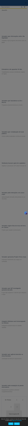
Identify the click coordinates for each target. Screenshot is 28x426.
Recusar (17, 423)
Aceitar (10, 423)
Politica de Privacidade (17, 420)
